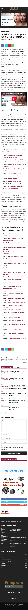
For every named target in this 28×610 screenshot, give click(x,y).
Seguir (24, 501)
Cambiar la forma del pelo (14, 183)
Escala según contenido (15, 309)
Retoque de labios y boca (14, 173)
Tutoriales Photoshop (9, 11)
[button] (2, 8)
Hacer (14, 279)
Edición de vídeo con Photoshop (16, 302)
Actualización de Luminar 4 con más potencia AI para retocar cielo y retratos (21, 360)
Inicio (2, 11)
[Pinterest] (9, 45)
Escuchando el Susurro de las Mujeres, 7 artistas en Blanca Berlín (7, 359)
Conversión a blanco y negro (15, 256)
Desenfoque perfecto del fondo (16, 277)
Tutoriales (6, 604)
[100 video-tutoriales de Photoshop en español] (5, 545)
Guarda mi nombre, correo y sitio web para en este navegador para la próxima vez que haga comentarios (12, 447)
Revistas (9, 605)
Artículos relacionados (7, 367)
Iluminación (21, 604)
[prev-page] (2, 413)
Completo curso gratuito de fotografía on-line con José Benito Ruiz (18, 538)
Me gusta (23, 498)
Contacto (19, 605)
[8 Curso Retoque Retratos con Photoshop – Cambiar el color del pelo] (5, 393)
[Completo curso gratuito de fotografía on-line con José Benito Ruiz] (5, 538)
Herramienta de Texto (14, 317)
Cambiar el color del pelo (14, 181)
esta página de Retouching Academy (15, 215)
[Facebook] (2, 45)
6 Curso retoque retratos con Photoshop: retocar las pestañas (17, 407)
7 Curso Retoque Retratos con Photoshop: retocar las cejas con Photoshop (17, 400)
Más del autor (17, 367)
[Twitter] (6, 45)
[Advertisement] (14, 4)
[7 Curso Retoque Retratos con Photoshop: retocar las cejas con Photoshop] (5, 400)
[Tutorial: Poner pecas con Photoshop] (5, 379)
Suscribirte (23, 504)
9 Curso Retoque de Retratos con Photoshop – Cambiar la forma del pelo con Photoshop (17, 386)
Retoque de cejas (12, 178)
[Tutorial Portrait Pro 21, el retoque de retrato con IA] (5, 372)
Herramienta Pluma (13, 315)
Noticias (13, 605)
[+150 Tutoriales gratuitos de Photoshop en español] (3, 533)
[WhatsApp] (12, 45)
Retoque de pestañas (13, 176)
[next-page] (5, 413)
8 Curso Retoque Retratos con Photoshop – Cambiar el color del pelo (17, 393)
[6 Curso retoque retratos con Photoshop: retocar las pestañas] (5, 407)
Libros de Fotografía (13, 604)
